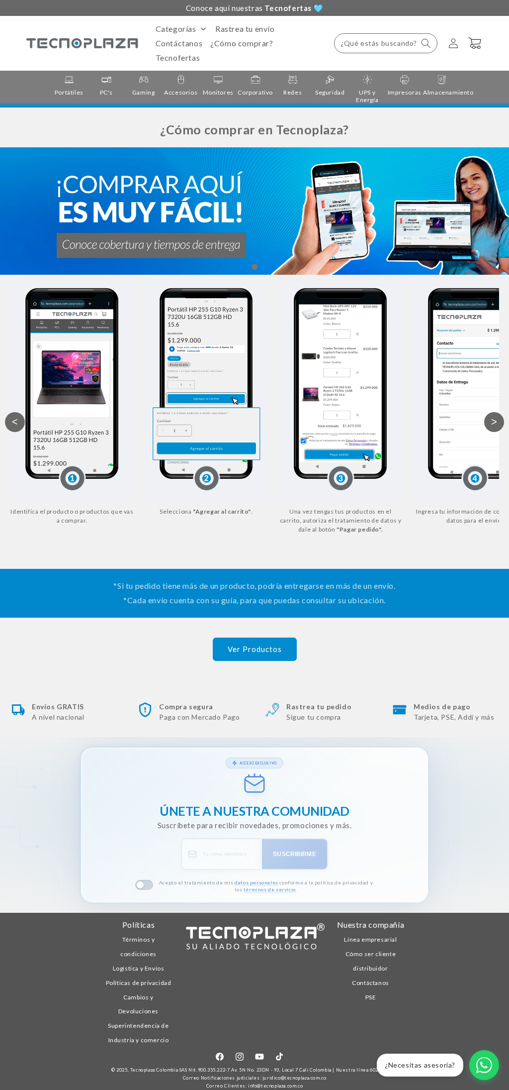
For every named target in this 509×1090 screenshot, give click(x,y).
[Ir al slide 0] (254, 267)
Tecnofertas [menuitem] (178, 57)
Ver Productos (255, 649)
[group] (68, 85)
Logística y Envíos (139, 968)
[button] (385, 43)
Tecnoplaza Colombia (154, 1070)
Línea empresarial (370, 939)
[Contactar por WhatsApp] (484, 1065)
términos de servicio (270, 889)
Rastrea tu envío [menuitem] (245, 28)
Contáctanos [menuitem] (179, 43)
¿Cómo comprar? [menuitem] (241, 43)
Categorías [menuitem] (176, 28)
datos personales (256, 882)
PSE (370, 997)
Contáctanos (370, 982)
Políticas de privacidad (138, 982)
